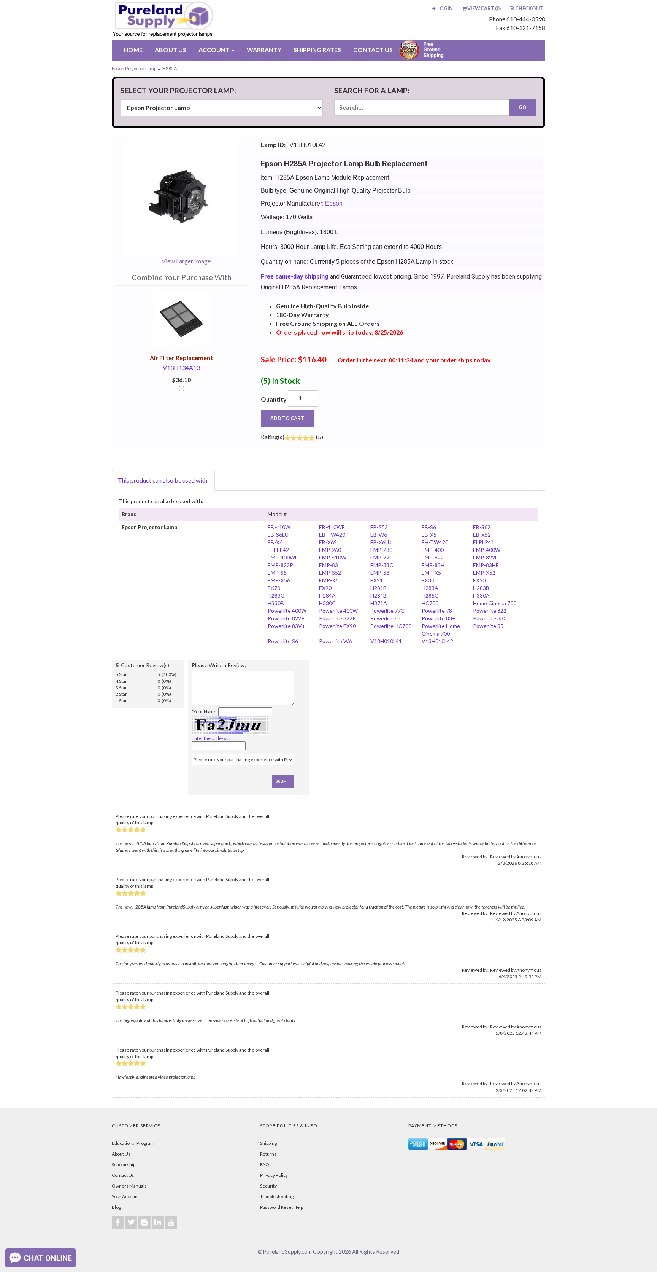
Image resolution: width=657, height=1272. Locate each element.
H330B (276, 603)
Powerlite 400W (287, 610)
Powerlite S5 (488, 626)
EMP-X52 (484, 572)
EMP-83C (381, 565)
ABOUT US (170, 49)
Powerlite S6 (283, 641)
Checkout (529, 8)
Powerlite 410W (338, 610)
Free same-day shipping (294, 276)
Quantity (274, 399)
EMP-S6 (379, 572)
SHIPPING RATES (317, 49)
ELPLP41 (483, 542)
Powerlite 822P (337, 618)
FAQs (265, 1164)
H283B (481, 588)
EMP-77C (381, 557)
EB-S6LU (278, 534)
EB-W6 (378, 534)
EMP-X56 (279, 580)
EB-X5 (429, 534)
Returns (268, 1154)
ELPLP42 (278, 550)
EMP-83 (328, 565)
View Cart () (484, 8)
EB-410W (279, 527)
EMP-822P (280, 565)
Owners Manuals (129, 1186)
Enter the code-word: (213, 738)
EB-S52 (379, 527)
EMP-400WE (283, 557)
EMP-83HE (486, 565)
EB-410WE (332, 527)
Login (445, 8)
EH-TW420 (435, 542)
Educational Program (133, 1143)
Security (268, 1186)
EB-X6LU (381, 542)
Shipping (268, 1143)
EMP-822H (486, 557)
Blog (116, 1207)
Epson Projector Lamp (134, 68)
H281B (378, 588)
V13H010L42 (437, 641)
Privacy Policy (274, 1175)
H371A (378, 603)
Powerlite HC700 (390, 626)
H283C (276, 595)
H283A (430, 588)
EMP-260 (330, 550)
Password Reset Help (281, 1207)
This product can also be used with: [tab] (163, 480)
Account (214, 49)
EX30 (428, 580)
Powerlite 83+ (438, 618)
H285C (430, 595)
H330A (481, 595)
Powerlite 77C (387, 610)
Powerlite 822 (489, 610)
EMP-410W (332, 557)
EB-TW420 (332, 534)
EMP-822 (433, 557)
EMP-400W (486, 550)
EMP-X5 (431, 572)
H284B (378, 595)
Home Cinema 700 (494, 603)
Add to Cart (287, 418)
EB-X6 (275, 542)
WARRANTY (264, 49)
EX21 (376, 580)
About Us (121, 1154)
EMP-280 (381, 550)
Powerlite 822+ (286, 618)
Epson (334, 203)
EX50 (479, 580)
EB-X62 (328, 542)
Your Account (125, 1196)
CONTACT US (373, 49)
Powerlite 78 (437, 610)
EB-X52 (482, 534)
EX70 (274, 588)
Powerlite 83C (490, 618)
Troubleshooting (277, 1196)
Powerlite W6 (335, 641)
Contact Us (123, 1175)
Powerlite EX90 (337, 626)
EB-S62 (481, 527)
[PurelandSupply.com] (199, 19)
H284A (327, 595)
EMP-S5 (277, 572)
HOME (133, 49)
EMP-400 (433, 550)
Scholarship (123, 1164)
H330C (327, 603)
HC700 (430, 603)
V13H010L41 (386, 641)
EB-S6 (429, 527)
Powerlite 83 (385, 618)
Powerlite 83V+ (286, 626)
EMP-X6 (328, 580)
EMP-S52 (330, 572)
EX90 (325, 588)
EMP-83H (433, 565)
